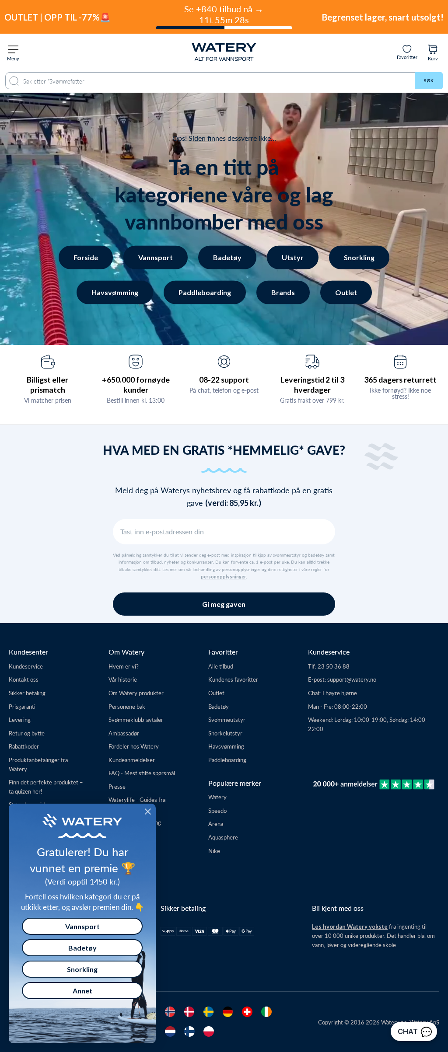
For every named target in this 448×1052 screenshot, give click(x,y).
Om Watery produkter (136, 693)
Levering (20, 719)
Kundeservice (26, 666)
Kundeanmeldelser (131, 760)
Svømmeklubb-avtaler (135, 719)
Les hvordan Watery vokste (350, 926)
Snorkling (359, 257)
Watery (217, 797)
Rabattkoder (24, 746)
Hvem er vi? (123, 666)
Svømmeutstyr (226, 719)
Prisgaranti (22, 706)
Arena (215, 823)
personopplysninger (223, 576)
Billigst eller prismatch (47, 384)
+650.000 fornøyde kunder (136, 384)
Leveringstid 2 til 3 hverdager (312, 384)
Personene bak (126, 706)
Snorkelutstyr (225, 733)
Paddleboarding (204, 292)
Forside (86, 257)
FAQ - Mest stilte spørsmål (141, 773)
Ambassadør (123, 733)
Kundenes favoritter (233, 679)
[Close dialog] (147, 811)
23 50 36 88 (334, 666)
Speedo (217, 810)
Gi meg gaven (223, 604)
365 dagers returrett (400, 379)
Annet (82, 990)
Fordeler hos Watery (133, 746)
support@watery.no (351, 679)
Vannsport (155, 257)
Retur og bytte (27, 733)
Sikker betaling (27, 693)
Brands (283, 292)
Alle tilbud (220, 666)
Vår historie (122, 679)
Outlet (346, 292)
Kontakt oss (23, 679)
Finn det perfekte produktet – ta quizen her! (46, 786)
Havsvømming (114, 292)
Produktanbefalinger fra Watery (38, 764)
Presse (117, 786)
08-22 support (224, 379)
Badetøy (227, 257)
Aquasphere (223, 837)
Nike (214, 850)
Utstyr (293, 257)
